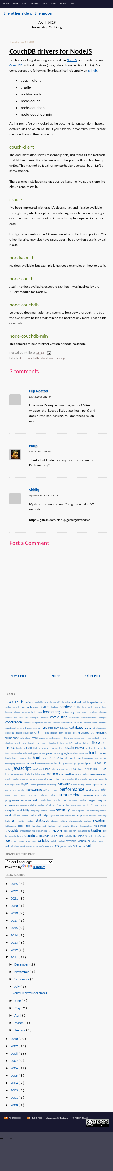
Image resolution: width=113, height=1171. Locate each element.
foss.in (69, 748)
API (22, 358)
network (64, 784)
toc (71, 831)
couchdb (33, 358)
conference (14, 722)
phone (96, 790)
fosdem (55, 748)
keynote (61, 769)
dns (47, 733)
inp (97, 758)
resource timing (29, 805)
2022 (15, 891)
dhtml (39, 732)
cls (16, 718)
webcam (32, 841)
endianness (55, 738)
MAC (43, 774)
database (47, 358)
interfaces (21, 764)
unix (54, 836)
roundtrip (76, 805)
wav (104, 836)
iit (75, 758)
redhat (84, 800)
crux (35, 728)
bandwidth (68, 707)
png (16, 795)
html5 (45, 758)
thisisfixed (100, 825)
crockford (22, 728)
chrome (102, 712)
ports (23, 795)
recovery (74, 800)
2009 (15, 1046)
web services (21, 841)
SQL (8, 820)
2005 (15, 1075)
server (25, 816)
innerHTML (88, 758)
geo (35, 753)
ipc (75, 764)
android (76, 702)
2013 (15, 943)
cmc (21, 718)
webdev (44, 841)
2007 (15, 1061)
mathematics (73, 774)
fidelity (87, 743)
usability (68, 836)
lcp (95, 769)
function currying (14, 753)
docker (54, 733)
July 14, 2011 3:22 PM (40, 397)
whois (95, 841)
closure (9, 718)
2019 (15, 913)
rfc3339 (60, 805)
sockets (93, 816)
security (63, 810)
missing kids (73, 779)
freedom (89, 748)
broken (65, 712)
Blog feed (37, 1118)
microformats (57, 779)
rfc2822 (50, 805)
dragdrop (84, 732)
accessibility (38, 702)
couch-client (21, 147)
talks (53, 3)
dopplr (69, 733)
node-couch (21, 279)
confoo (28, 723)
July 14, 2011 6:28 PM (40, 451)
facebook (54, 743)
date (88, 727)
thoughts (12, 830)
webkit (62, 841)
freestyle (98, 748)
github (92, 71)
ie (72, 758)
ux (75, 836)
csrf (40, 728)
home (6, 3)
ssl (14, 820)
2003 (15, 1090)
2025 (15, 884)
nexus (74, 785)
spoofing (102, 816)
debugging (101, 728)
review (41, 805)
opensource (99, 784)
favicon (64, 743)
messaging (43, 779)
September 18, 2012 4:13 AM (43, 495)
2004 (15, 1083)
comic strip (59, 717)
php (103, 790)
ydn (70, 846)
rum (91, 805)
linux (102, 769)
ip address (68, 764)
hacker (102, 753)
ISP (104, 763)
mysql (25, 784)
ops (14, 790)
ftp (105, 748)
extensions (43, 743)
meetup (24, 779)
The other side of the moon (28, 14)
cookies (57, 723)
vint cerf (92, 836)
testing (52, 826)
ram (66, 800)
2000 (15, 1105)
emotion (44, 738)
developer (28, 733)
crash (95, 723)
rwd (97, 805)
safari (103, 805)
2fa (7, 702)
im (80, 758)
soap (86, 816)
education (25, 738)
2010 (15, 1039)
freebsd (79, 748)
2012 (15, 950)
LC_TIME (88, 769)
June (18, 1001)
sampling (11, 810)
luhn (37, 774)
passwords (34, 790)
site (62, 816)
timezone (55, 830)
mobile (84, 779)
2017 (15, 920)
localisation (18, 774)
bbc (79, 707)
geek (30, 753)
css (45, 727)
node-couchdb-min (28, 336)
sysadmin (99, 820)
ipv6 (88, 763)
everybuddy (29, 743)
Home (56, 676)
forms (47, 748)
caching (94, 712)
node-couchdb (24, 305)
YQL (75, 846)
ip (60, 763)
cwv (56, 727)
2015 (15, 928)
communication (89, 718)
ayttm (46, 707)
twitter (96, 830)
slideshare (70, 816)
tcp (29, 825)
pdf (45, 790)
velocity (83, 836)
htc (30, 758)
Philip (33, 446)
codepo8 (35, 718)
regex (93, 800)
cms (27, 718)
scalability (23, 810)
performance (72, 789)
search (44, 811)
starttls (22, 821)
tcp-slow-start (40, 826)
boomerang (52, 712)
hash (15, 758)
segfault (80, 811)
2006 (15, 1068)
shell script (42, 815)
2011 (15, 957)
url (61, 836)
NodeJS (72, 60)
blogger (9, 712)
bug (72, 712)
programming (70, 795)
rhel (68, 805)
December (21, 964)
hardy (8, 758)
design (19, 733)
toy (75, 831)
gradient (74, 753)
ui (37, 836)
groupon (83, 753)
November (22, 972)
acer (46, 702)
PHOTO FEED (15, 1118)
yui (88, 846)
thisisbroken (87, 826)
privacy (54, 795)
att (105, 702)
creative (102, 723)
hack (93, 753)
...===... (6, 1138)
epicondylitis (94, 738)
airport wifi (54, 702)
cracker (88, 723)
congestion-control (42, 723)
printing (45, 795)
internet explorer (45, 764)
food (24, 3)
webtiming (84, 841)
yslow (82, 846)
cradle (15, 200)
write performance (42, 846)
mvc (18, 785)
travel (34, 3)
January (20, 1030)
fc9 (71, 743)
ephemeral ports (79, 738)
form (40, 748)
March (19, 1023)
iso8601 (97, 763)
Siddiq (34, 490)
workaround (26, 846)
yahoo (64, 846)
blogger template (22, 712)
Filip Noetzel (38, 391)
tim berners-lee (40, 831)
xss (56, 846)
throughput (26, 831)
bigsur (98, 707)
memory (33, 779)
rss (85, 805)
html (37, 758)
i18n (60, 758)
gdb (25, 753)
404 (28, 702)
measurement (98, 774)
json (48, 769)
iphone (81, 764)
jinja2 (36, 769)
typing (20, 836)
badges (55, 707)
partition (21, 790)
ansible (85, 702)
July (17, 986)
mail (62, 774)
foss (61, 748)
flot (35, 748)
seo (19, 816)
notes (89, 785)
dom (61, 733)
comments (75, 718)
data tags (64, 728)
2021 (15, 898)
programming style (94, 795)
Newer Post (18, 676)
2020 (15, 906)
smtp (79, 815)
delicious (10, 733)
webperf (71, 841)
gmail (49, 753)
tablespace (11, 826)
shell (32, 815)
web (9, 841)
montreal (93, 779)
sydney (88, 821)
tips (66, 831)
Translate (39, 867)
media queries (12, 779)
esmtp (19, 743)
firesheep (20, 748)
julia (54, 769)
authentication (31, 707)
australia (16, 707)
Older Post (92, 676)
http (53, 758)
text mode (64, 826)
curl (50, 727)
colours (45, 718)
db (94, 728)
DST (93, 733)
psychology (46, 800)
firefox (10, 748)
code (44, 3)
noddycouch (21, 258)
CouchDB (15, 65)
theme (75, 826)
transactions (84, 831)
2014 (15, 935)
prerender (33, 795)
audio (8, 707)
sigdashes (55, 816)
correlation (67, 723)
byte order (81, 712)
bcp (84, 707)
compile (102, 718)
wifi (7, 846)
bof (33, 712)
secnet (52, 811)
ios (56, 763)
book (40, 712)
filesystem (99, 743)
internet (32, 763)
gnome (57, 753)
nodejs (60, 358)
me (72, 3)
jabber (8, 769)
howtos (23, 758)
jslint (42, 769)
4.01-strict (17, 702)
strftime (64, 821)
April (18, 1015)
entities (66, 738)
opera (8, 790)
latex (80, 769)
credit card (10, 728)
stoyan (55, 821)
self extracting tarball (96, 811)
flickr (29, 748)
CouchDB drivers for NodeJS (50, 51)
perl (89, 790)
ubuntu (30, 836)
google (65, 753)
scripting (35, 811)
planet (64, 3)
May (17, 1008)
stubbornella (76, 821)
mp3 (12, 785)
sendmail (11, 815)
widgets (102, 841)
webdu (54, 841)
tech (15, 3)
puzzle (58, 800)
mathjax (86, 774)
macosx (53, 774)
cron (29, 728)
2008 (15, 1053)
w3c (99, 836)
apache (94, 702)
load (7, 774)
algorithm (66, 702)
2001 (15, 1098)
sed (74, 811)
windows (15, 846)
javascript (22, 768)
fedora (79, 743)
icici (67, 758)
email (35, 738)
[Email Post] (48, 352)
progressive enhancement (22, 800)
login (27, 774)
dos (75, 733)
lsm (33, 774)
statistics (43, 820)
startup (31, 821)
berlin (91, 707)
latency (72, 769)
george (42, 753)
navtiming (52, 785)
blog (104, 707)
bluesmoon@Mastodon (57, 1118)
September (22, 979)
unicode (44, 836)
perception (53, 790)
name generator (39, 785)
